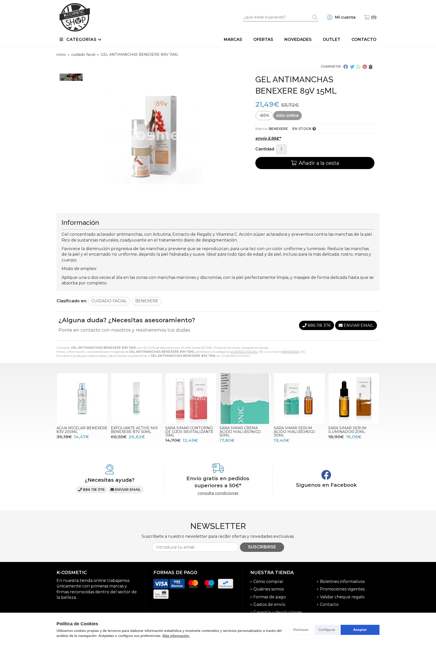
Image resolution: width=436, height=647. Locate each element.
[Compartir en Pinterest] (365, 66)
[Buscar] (314, 17)
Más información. (176, 636)
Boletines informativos (342, 581)
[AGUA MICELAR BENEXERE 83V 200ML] (82, 398)
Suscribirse (262, 547)
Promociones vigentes (342, 589)
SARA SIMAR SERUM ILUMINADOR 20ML (347, 430)
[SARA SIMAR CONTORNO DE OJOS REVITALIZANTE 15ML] (191, 398)
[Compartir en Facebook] (345, 66)
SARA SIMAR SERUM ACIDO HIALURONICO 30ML (294, 432)
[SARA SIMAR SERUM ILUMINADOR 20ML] (354, 398)
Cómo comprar (268, 581)
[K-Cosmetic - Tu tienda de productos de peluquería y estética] (75, 17)
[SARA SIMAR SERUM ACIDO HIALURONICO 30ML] (299, 398)
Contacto (329, 604)
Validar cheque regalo (342, 597)
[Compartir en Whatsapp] (359, 66)
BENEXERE (290, 352)
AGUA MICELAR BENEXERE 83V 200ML (82, 430)
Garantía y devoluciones (277, 612)
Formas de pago (269, 597)
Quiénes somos (268, 589)
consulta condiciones (218, 493)
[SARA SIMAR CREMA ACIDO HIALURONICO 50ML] (245, 398)
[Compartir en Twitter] (352, 66)
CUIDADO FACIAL (244, 352)
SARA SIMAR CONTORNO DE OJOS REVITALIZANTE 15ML (189, 432)
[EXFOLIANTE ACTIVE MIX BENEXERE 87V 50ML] (136, 398)
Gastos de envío (269, 604)
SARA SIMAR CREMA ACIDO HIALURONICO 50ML (240, 432)
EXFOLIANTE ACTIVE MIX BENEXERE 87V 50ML (134, 430)
